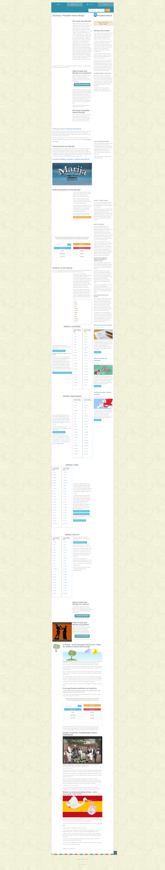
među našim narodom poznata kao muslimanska (87, 773)
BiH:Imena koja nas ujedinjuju (100, 359)
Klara (76, 382)
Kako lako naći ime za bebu (103, 325)
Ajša (55, 496)
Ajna (55, 504)
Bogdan (86, 432)
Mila (76, 377)
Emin (65, 518)
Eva (75, 360)
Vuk (85, 410)
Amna (55, 518)
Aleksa (86, 434)
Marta (75, 352)
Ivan (85, 344)
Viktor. (62, 443)
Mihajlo (86, 443)
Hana (55, 493)
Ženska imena (82, 248)
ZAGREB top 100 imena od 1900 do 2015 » (62, 372)
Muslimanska (62, 253)
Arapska (81, 253)
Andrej (86, 421)
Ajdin (65, 507)
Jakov (86, 339)
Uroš (86, 429)
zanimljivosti (102, 327)
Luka (86, 333)
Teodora (76, 410)
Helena (76, 434)
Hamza (65, 483)
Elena (75, 355)
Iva (75, 371)
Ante (65, 547)
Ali (64, 499)
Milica (76, 429)
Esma (55, 483)
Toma (86, 368)
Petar (86, 341)
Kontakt (82, 861)
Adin (65, 485)
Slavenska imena (102, 397)
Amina (55, 474)
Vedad (65, 523)
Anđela (76, 453)
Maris (55, 590)
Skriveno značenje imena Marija (70, 129)
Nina (76, 426)
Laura (76, 368)
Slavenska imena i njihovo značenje (102, 393)
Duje (65, 571)
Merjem (55, 477)
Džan (65, 510)
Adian (65, 504)
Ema (75, 341)
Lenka (76, 437)
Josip (86, 363)
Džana (55, 523)
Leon (86, 360)
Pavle (86, 424)
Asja (54, 480)
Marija (76, 363)
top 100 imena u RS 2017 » (79, 520)
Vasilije (86, 426)
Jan (85, 382)
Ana (75, 347)
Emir (65, 501)
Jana (76, 443)
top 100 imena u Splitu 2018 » (80, 542)
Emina (55, 499)
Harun (65, 493)
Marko (86, 352)
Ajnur (65, 512)
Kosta (86, 448)
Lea (75, 374)
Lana (75, 350)
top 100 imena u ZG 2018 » (59, 350)
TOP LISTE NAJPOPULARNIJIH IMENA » (82, 217)
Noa (86, 385)
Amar (65, 477)
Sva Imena (62, 256)
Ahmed (65, 472)
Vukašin (58, 443)
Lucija (75, 336)
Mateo (86, 371)
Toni (65, 555)
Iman (55, 520)
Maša (76, 432)
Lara (76, 385)
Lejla (55, 485)
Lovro (86, 374)
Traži (107, 10)
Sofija (75, 402)
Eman (65, 488)
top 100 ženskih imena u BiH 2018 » (81, 511)
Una (76, 440)
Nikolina (76, 445)
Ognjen (86, 445)
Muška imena (62, 248)
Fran (86, 358)
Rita (75, 358)
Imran (65, 491)
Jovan (86, 453)
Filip (85, 350)
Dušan (86, 451)
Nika (75, 344)
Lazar (86, 407)
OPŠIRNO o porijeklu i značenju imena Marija (74, 159)
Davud (65, 480)
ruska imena (96, 154)
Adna (55, 501)
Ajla (55, 515)
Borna (86, 379)
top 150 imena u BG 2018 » (59, 432)
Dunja (75, 405)
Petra (76, 366)
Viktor (86, 418)
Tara (75, 424)
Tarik (65, 496)
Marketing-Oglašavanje (82, 864)
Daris (65, 474)
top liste (54, 424)
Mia (75, 333)
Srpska (62, 250)
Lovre (65, 563)
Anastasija (77, 451)
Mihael (86, 347)
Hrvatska (82, 250)
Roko (65, 552)
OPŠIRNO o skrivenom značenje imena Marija (72, 679)
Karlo (86, 366)
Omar (65, 515)
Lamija (55, 488)
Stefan (86, 405)
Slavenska (82, 256)
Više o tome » (97, 352)
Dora (76, 379)
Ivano (65, 566)
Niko (86, 377)
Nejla (55, 510)
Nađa (76, 448)
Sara (75, 339)
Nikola (86, 440)
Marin (65, 579)
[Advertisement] (62, 38)
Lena (75, 413)
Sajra (55, 507)
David (86, 336)
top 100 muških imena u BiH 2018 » (81, 514)
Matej (86, 355)
